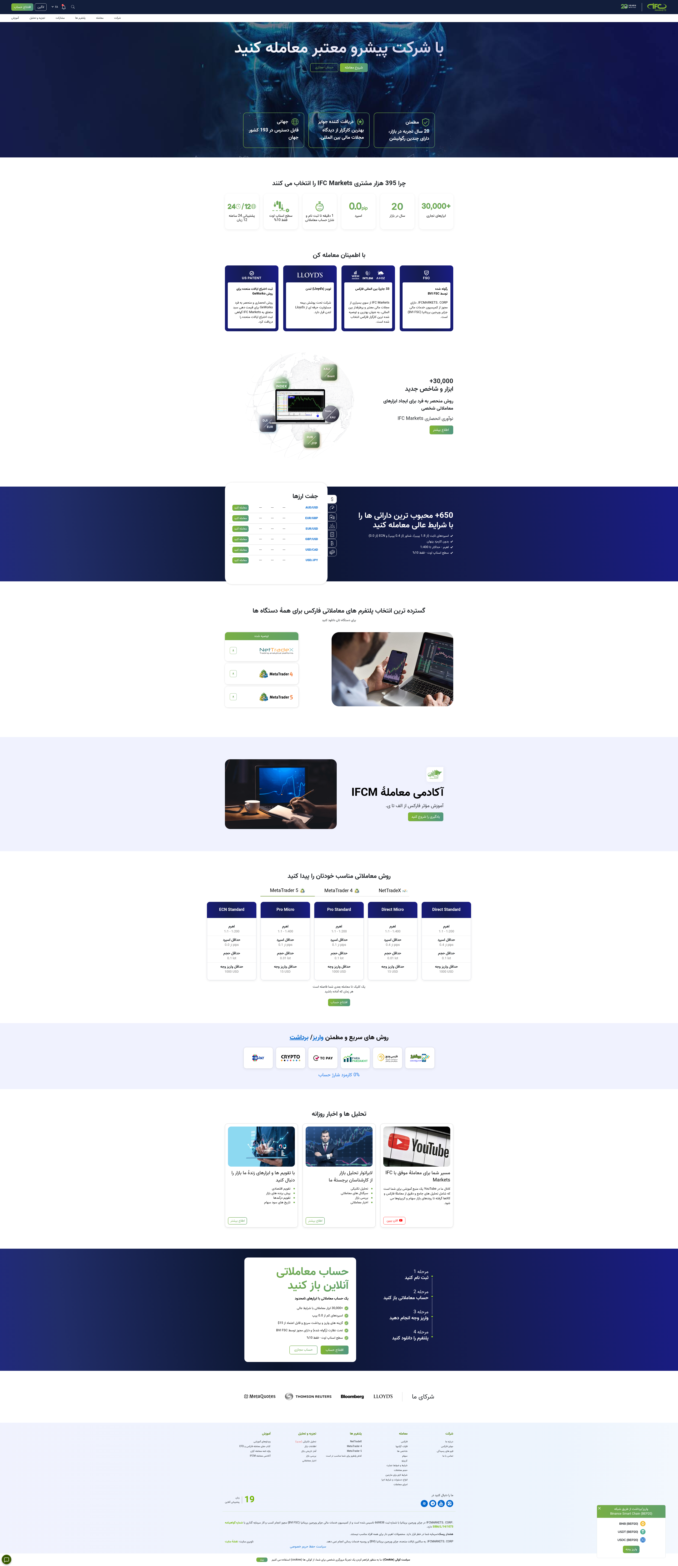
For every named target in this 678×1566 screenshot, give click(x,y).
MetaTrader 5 (354, 1451)
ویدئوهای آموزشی (262, 1442)
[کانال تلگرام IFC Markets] (432, 1503)
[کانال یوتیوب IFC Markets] (441, 1503)
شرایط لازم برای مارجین (396, 1475)
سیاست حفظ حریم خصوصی (308, 1546)
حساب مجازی (324, 67)
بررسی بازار (311, 1456)
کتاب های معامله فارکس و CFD (254, 1446)
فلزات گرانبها (402, 1446)
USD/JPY (312, 560)
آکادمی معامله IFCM (260, 1456)
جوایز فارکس (447, 1446)
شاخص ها (402, 1451)
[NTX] (233, 650)
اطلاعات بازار (310, 1446)
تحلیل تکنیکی (305, 1442)
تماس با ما (447, 1456)
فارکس (404, 1442)
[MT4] (233, 673)
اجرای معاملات (401, 1485)
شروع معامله (354, 67)
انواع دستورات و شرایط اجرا (395, 1480)
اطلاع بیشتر (441, 430)
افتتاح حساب (22, 7)
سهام (405, 1456)
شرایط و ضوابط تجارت (397, 1465)
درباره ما (449, 1442)
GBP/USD (311, 539)
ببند (262, 1560)
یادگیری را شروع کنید (425, 817)
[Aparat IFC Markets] (424, 1503)
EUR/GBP (311, 518)
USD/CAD (311, 550)
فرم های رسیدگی (445, 1451)
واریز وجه (631, 1549)
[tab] (393, 891)
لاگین (40, 7)
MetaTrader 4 (354, 1446)
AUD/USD (311, 507)
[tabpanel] (339, 940)
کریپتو (405, 1461)
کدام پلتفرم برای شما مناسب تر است (344, 1456)
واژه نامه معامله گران (260, 1451)
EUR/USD (312, 529)
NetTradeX (356, 1442)
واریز (318, 1037)
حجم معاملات (401, 1470)
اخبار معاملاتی (309, 1461)
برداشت (299, 1037)
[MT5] (233, 696)
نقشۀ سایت (231, 1541)
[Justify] (73, 7)
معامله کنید (240, 507)
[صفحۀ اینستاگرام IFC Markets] (449, 1503)
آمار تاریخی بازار (308, 1451)
